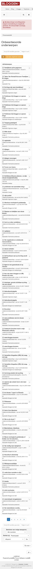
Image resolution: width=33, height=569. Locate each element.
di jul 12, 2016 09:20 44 (21, 359)
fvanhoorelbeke (16, 69)
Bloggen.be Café (12, 172)
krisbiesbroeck (15, 188)
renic (13, 233)
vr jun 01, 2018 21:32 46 (20, 250)
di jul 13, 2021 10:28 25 (21, 108)
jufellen (13, 224)
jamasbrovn (15, 80)
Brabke (13, 204)
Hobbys (10, 183)
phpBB (12, 558)
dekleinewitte (15, 385)
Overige (10, 192)
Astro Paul (14, 339)
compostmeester (16, 321)
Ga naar (27, 545)
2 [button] (11, 519)
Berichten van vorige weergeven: (16, 531)
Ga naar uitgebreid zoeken (14, 57)
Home (7, 9)
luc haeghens (15, 133)
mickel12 (14, 483)
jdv (12, 250)
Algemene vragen (12, 92)
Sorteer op (11, 536)
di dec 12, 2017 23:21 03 (21, 277)
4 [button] (17, 519)
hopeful (14, 501)
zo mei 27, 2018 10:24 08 (22, 268)
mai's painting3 (15, 179)
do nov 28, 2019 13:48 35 (21, 197)
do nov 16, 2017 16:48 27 (22, 286)
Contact (26, 564)
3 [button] (14, 519)
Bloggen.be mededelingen (14, 119)
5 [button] (20, 519)
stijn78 (13, 332)
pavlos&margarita (16, 375)
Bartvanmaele (15, 465)
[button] (24, 519)
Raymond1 (14, 215)
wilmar (13, 142)
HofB (13, 277)
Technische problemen (14, 73)
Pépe (13, 100)
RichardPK (14, 447)
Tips (9, 84)
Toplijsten (27, 9)
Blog (12, 9)
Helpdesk (21, 564)
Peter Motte (15, 89)
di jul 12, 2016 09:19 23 (21, 368)
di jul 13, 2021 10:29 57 (21, 100)
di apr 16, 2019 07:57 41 (23, 243)
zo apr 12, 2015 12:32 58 (23, 440)
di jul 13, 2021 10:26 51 (21, 117)
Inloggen (18, 9)
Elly (13, 197)
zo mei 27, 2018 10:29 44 (22, 259)
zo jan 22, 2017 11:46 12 (22, 332)
